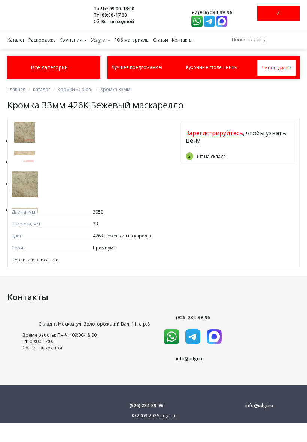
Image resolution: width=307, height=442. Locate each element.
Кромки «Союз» (75, 89)
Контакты (182, 40)
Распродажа (42, 40)
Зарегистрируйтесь (214, 133)
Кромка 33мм (115, 89)
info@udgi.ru (190, 358)
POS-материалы (131, 40)
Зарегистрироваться (285, 13)
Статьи (160, 40)
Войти (272, 13)
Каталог (16, 40)
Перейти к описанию (35, 260)
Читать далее (276, 67)
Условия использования (154, 426)
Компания (71, 40)
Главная (16, 89)
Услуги (99, 40)
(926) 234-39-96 (193, 317)
